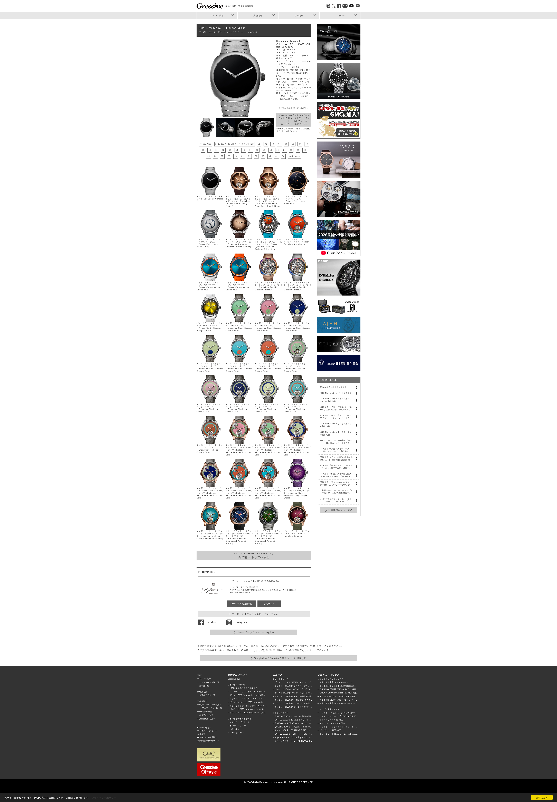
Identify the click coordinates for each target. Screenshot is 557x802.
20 (277, 150)
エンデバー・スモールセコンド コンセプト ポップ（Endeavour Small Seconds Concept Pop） (239, 327)
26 (215, 156)
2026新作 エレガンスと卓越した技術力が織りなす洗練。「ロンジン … (336, 475)
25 (208, 156)
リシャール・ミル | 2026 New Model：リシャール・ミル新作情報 (259, 699)
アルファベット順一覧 (209, 682)
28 (229, 156)
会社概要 (201, 734)
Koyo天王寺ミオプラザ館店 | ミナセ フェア (294, 737)
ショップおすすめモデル (329, 709)
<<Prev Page (205, 144)
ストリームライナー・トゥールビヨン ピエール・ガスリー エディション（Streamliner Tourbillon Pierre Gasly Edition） (239, 201)
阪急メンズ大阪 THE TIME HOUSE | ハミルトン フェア (301, 741)
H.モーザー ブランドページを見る (255, 632)
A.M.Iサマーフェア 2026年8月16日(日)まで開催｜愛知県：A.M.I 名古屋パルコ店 (356, 696)
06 (293, 144)
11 (216, 150)
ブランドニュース (281, 679)
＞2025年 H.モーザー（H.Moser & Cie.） (253, 555)
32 (256, 156)
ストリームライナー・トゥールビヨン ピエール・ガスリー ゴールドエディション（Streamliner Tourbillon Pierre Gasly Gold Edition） (268, 201)
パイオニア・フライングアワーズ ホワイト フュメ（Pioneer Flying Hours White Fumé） (210, 243)
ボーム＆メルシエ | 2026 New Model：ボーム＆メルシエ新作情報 (259, 702)
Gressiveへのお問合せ (207, 737)
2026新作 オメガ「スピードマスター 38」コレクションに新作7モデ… (336, 450)
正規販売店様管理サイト (208, 741)
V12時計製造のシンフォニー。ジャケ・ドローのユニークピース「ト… (336, 500)
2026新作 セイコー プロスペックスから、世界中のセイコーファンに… (336, 408)
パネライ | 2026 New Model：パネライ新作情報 (251, 709)
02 (266, 144)
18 (264, 150)
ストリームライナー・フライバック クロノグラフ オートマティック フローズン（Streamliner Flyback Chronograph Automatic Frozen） (239, 537)
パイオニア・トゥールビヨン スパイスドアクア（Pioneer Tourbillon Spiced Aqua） (297, 241)
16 (250, 150)
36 (283, 156)
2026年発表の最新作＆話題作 (333, 387)
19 (271, 150)
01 (259, 144)
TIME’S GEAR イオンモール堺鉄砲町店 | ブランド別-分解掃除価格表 (306, 716)
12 (223, 150)
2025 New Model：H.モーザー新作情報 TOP (234, 144)
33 (263, 156)
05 (286, 144)
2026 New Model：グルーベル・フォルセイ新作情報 (336, 400)
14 (237, 150)
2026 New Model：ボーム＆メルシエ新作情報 (336, 433)
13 (230, 150)
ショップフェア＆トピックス (330, 679)
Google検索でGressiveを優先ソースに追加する (280, 658)
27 (222, 156)
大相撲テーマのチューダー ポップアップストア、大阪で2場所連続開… (336, 491)
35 (276, 156)
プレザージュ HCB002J (330, 730)
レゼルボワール (237, 733)
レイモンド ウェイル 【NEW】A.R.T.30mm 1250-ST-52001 (347, 716)
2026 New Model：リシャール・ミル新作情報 (336, 425)
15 (244, 150)
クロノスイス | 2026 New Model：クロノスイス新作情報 (255, 713)
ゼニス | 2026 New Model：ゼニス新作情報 (249, 695)
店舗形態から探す (207, 719)
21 (284, 150)
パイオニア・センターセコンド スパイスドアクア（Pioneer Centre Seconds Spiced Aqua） (210, 286)
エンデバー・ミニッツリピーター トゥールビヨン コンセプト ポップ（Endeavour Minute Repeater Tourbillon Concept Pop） (239, 450)
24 (305, 150)
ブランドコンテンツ (237, 685)
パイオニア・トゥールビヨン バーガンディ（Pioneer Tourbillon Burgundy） (297, 533)
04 (279, 144)
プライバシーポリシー (104, 797)
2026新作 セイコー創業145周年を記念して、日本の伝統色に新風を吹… (336, 458)
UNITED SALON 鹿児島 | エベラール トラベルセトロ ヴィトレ (303, 720)
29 (236, 156)
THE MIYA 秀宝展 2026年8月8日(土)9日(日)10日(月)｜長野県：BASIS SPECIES (356, 689)
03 (273, 144)
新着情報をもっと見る (340, 510)
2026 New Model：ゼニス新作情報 (336, 393)
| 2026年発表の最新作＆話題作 (244, 688)
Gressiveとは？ (204, 728)
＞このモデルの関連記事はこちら (292, 108)
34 (270, 156)
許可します (542, 797)
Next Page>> (294, 156)
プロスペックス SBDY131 (331, 720)
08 (306, 144)
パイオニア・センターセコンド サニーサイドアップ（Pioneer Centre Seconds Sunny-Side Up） (210, 327)
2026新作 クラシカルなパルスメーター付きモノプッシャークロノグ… (336, 483)
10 (210, 150)
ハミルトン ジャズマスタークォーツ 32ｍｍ (341, 727)
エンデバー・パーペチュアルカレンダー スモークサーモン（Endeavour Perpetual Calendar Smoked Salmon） (239, 243)
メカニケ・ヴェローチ (240, 722)
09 (203, 150)
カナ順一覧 (204, 686)
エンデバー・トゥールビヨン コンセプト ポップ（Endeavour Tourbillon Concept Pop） (297, 367)
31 (249, 156)
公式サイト (269, 604)
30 (242, 156)
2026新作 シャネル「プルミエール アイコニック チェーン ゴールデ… (335, 416)
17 (257, 150)
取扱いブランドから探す (210, 704)
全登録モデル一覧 (207, 695)
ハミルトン (235, 729)
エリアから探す (206, 715)
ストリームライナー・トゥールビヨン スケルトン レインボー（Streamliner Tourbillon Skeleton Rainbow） (268, 286)
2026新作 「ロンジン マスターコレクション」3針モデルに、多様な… (336, 466)
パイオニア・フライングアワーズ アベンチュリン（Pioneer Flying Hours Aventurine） (297, 200)
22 (291, 150)
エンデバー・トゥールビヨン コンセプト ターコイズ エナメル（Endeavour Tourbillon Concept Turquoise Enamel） (210, 535)
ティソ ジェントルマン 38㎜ (332, 723)
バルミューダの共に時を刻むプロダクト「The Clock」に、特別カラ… (336, 441)
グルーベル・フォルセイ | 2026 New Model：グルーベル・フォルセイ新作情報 (265, 692)
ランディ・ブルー (238, 726)
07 (300, 144)
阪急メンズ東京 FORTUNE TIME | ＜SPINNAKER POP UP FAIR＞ (306, 730)
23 (298, 150)
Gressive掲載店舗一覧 (241, 604)
